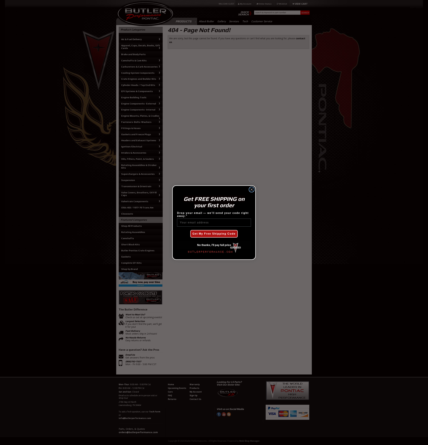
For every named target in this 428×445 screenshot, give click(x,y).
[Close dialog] (251, 189)
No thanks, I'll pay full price (214, 245)
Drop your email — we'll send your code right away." (213, 214)
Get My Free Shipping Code (214, 233)
